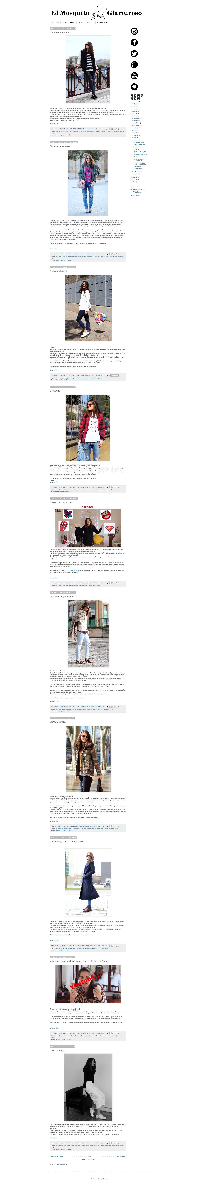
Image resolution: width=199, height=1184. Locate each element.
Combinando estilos (139, 144)
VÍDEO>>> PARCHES (140, 152)
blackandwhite (59, 1145)
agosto (136, 128)
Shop (57, 22)
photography (106, 1145)
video (117, 1035)
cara (68, 1035)
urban (113, 489)
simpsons (93, 489)
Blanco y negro (138, 168)
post (111, 256)
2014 (134, 179)
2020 (134, 106)
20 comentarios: (100, 706)
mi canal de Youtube (73, 1011)
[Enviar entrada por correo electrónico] (107, 128)
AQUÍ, (90, 469)
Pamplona (104, 131)
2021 (134, 104)
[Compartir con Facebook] (116, 129)
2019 (134, 108)
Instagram (72, 22)
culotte (79, 1145)
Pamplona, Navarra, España (63, 135)
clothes (69, 131)
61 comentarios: (100, 945)
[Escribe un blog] (112, 129)
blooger (60, 378)
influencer (87, 709)
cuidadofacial (80, 1035)
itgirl (93, 131)
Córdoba (69, 256)
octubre (136, 123)
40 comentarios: (100, 375)
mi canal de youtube (74, 570)
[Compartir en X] (114, 129)
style (122, 131)
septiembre (137, 125)
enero (136, 174)
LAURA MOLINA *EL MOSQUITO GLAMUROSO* (139, 191)
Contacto (64, 22)
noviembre (137, 120)
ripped (114, 256)
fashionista (89, 131)
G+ (93, 22)
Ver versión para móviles (88, 1159)
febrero (136, 171)
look (100, 131)
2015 (134, 177)
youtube (98, 585)
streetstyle (99, 489)
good (94, 1035)
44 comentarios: (100, 254)
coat (68, 948)
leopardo (99, 709)
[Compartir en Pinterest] (118, 129)
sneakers (110, 131)
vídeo (94, 585)
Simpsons (136, 149)
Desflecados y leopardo (140, 154)
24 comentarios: (100, 1033)
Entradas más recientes (57, 1156)
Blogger (105, 1179)
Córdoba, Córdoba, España (63, 379)
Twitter (88, 22)
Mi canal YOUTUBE (102, 22)
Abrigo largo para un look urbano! (139, 159)
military (99, 828)
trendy (52, 133)
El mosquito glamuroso (89, 128)
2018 (134, 111)
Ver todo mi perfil (135, 195)
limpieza (102, 1035)
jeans (91, 256)
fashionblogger (82, 131)
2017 (134, 113)
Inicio (89, 1156)
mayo (135, 135)
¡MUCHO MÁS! (54, 124)
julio (135, 130)
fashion (76, 131)
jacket (77, 378)
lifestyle (97, 131)
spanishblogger (117, 131)
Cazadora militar (138, 157)
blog (57, 131)
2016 (134, 116)
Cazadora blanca (138, 147)
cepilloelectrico (73, 1035)
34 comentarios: (100, 583)
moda (102, 256)
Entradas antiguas (120, 1156)
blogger (60, 131)
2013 (134, 182)
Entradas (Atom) (62, 1164)
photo (101, 1145)
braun (64, 1035)
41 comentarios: (100, 128)
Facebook (81, 22)
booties (65, 709)
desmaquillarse (88, 1035)
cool (73, 131)
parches (83, 585)
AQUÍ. (71, 566)
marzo (136, 140)
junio (135, 133)
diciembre (137, 118)
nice (88, 378)
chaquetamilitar (64, 828)
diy (68, 585)
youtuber (53, 1037)
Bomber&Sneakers (139, 142)
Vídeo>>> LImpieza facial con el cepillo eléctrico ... (140, 164)
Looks (51, 22)
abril (135, 137)
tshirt (110, 489)
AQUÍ (121, 353)
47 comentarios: (100, 1143)
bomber (65, 131)
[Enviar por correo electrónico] (110, 129)
